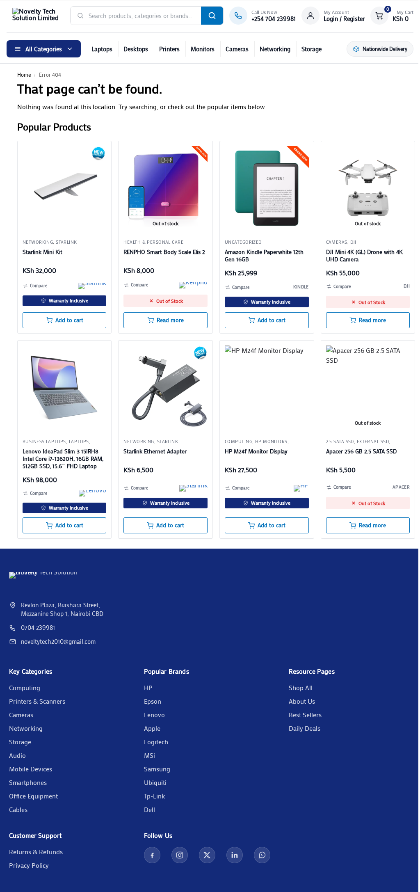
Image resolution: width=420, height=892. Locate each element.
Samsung (157, 768)
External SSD (373, 441)
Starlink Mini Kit (42, 252)
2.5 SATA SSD (340, 441)
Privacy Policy (29, 865)
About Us (302, 701)
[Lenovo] (92, 493)
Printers (169, 49)
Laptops (101, 49)
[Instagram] (179, 855)
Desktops (135, 49)
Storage (311, 49)
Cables (18, 809)
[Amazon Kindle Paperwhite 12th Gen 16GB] (267, 188)
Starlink (66, 242)
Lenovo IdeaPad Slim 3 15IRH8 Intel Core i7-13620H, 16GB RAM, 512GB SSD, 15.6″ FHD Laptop (63, 459)
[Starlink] (92, 286)
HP (148, 687)
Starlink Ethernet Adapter (155, 451)
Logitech (156, 741)
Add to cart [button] (69, 320)
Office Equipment (33, 795)
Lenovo (154, 714)
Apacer (401, 487)
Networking (275, 49)
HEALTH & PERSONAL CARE (153, 242)
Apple (152, 728)
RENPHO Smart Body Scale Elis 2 (164, 252)
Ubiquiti (155, 782)
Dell (149, 809)
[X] (207, 855)
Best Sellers (305, 714)
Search (212, 16)
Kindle (301, 287)
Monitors (203, 49)
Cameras (237, 49)
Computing (24, 687)
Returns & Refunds (36, 851)
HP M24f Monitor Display (256, 451)
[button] (391, 16)
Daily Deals (304, 728)
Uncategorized (243, 242)
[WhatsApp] (262, 855)
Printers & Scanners (37, 701)
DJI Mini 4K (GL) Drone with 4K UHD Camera (364, 255)
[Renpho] (193, 285)
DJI (353, 242)
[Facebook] (152, 855)
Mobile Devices (30, 768)
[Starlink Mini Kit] (65, 188)
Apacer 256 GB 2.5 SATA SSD (361, 451)
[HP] (301, 488)
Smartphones (28, 782)
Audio (17, 755)
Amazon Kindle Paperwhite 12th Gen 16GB (264, 255)
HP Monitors (271, 441)
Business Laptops (44, 441)
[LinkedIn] (234, 855)
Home (24, 74)
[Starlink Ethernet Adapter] (165, 387)
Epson (152, 701)
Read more (170, 320)
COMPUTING (238, 441)
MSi (149, 755)
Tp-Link (154, 795)
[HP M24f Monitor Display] (267, 387)
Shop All (301, 687)
